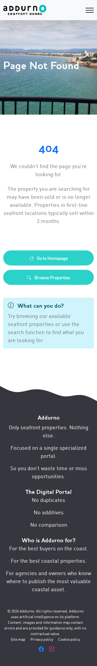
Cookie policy (69, 639)
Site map (18, 639)
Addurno (49, 417)
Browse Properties (51, 277)
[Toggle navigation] (90, 10)
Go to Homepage (52, 258)
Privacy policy (41, 639)
